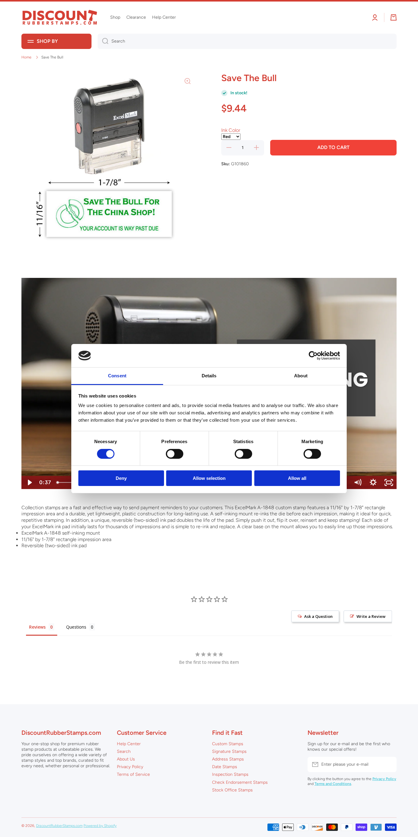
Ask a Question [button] (318, 616)
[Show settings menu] (373, 482)
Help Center (129, 743)
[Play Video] (29, 482)
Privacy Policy (130, 766)
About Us (126, 759)
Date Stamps (224, 766)
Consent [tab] (117, 375)
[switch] (174, 454)
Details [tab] (209, 375)
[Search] (103, 41)
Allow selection (209, 478)
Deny (121, 478)
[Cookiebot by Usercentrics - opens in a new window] (313, 355)
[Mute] (357, 482)
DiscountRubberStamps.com (59, 826)
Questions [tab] (76, 627)
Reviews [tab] (37, 627)
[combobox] (247, 41)
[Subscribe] (389, 764)
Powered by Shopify (100, 826)
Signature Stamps (229, 751)
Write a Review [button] (371, 616)
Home (26, 57)
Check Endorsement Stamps (240, 782)
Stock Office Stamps (232, 790)
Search (124, 751)
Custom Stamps (227, 743)
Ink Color (230, 130)
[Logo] (59, 17)
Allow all (297, 478)
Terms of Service (133, 774)
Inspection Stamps (230, 774)
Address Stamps (228, 759)
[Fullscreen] (389, 482)
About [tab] (301, 375)
